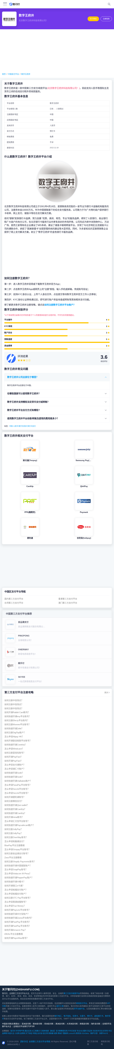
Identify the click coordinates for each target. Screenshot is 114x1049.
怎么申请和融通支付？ (14, 841)
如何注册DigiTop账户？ (15, 732)
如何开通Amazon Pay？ (15, 930)
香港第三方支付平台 (67, 599)
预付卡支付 (31, 426)
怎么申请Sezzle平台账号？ (16, 789)
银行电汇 (58, 1016)
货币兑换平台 (79, 1009)
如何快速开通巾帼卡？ (14, 881)
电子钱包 (67, 1016)
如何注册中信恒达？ (13, 700)
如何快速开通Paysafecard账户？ (19, 825)
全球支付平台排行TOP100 (23, 1026)
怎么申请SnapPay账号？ (15, 869)
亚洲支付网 (26, 1024)
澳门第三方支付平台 (67, 603)
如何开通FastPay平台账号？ (17, 922)
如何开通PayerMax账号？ (16, 938)
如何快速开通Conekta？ (15, 744)
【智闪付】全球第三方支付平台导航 (34, 1041)
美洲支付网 (60, 1024)
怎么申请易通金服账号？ (15, 902)
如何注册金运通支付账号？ (16, 853)
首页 (4, 74)
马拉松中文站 (98, 1031)
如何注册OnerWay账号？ (16, 837)
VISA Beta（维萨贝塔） (90, 1033)
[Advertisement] (57, 50)
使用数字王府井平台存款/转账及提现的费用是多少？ (33, 418)
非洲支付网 (48, 1024)
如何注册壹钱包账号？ (14, 753)
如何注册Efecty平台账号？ (16, 720)
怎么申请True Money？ (15, 906)
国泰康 (50, 1033)
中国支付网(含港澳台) (10, 1024)
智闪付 (12, 1031)
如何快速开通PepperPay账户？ (18, 877)
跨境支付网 (84, 1024)
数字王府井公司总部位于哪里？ (22, 377)
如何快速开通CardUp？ (15, 809)
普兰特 (45, 1033)
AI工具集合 (36, 1031)
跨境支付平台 (81, 1003)
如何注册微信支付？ (13, 801)
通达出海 (28, 1031)
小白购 (17, 1033)
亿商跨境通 (44, 1031)
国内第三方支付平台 (13, 599)
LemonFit (71, 1033)
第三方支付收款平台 (72, 993)
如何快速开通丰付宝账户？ (16, 914)
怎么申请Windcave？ (14, 748)
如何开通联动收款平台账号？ (18, 740)
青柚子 (60, 1033)
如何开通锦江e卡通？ (14, 885)
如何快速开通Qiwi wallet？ (16, 805)
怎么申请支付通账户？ (14, 765)
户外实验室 (72, 1031)
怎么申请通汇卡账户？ (14, 769)
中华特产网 (20, 1031)
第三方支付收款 (92, 1042)
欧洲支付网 (37, 1024)
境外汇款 (60, 1006)
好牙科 (105, 1031)
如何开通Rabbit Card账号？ (17, 712)
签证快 (89, 1031)
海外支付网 (95, 1024)
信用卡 (75, 1016)
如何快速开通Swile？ (14, 773)
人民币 (15, 426)
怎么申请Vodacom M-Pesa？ (17, 873)
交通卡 (82, 1016)
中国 (11, 426)
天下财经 (28, 1033)
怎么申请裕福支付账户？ (15, 889)
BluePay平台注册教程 (14, 845)
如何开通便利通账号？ (14, 797)
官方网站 (93, 19)
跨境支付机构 (105, 1042)
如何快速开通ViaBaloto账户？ (18, 781)
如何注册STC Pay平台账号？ (18, 898)
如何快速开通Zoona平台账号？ (18, 918)
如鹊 (55, 1033)
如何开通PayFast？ (13, 757)
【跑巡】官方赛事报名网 (58, 1031)
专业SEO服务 (82, 1031)
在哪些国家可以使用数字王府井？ (24, 393)
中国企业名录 (38, 1033)
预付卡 (89, 1016)
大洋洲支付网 (72, 1024)
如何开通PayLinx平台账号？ (17, 910)
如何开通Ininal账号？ (14, 817)
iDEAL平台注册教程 (13, 934)
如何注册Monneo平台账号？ (17, 724)
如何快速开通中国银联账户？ (18, 865)
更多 (106, 692)
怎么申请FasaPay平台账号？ (17, 785)
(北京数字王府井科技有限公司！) (63, 88)
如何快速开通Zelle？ (13, 728)
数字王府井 (25, 74)
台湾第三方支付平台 (13, 603)
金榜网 (22, 1033)
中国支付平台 (13, 74)
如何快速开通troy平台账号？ (17, 716)
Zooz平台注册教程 (13, 857)
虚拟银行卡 (98, 1016)
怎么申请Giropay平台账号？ (17, 849)
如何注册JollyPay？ (13, 829)
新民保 (78, 1033)
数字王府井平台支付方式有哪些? (23, 410)
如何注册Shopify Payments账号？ (20, 861)
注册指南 (106, 19)
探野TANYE (103, 1033)
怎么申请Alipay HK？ (14, 736)
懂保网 (65, 1033)
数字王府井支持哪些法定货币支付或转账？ (28, 402)
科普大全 (11, 1033)
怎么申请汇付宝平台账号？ (16, 821)
